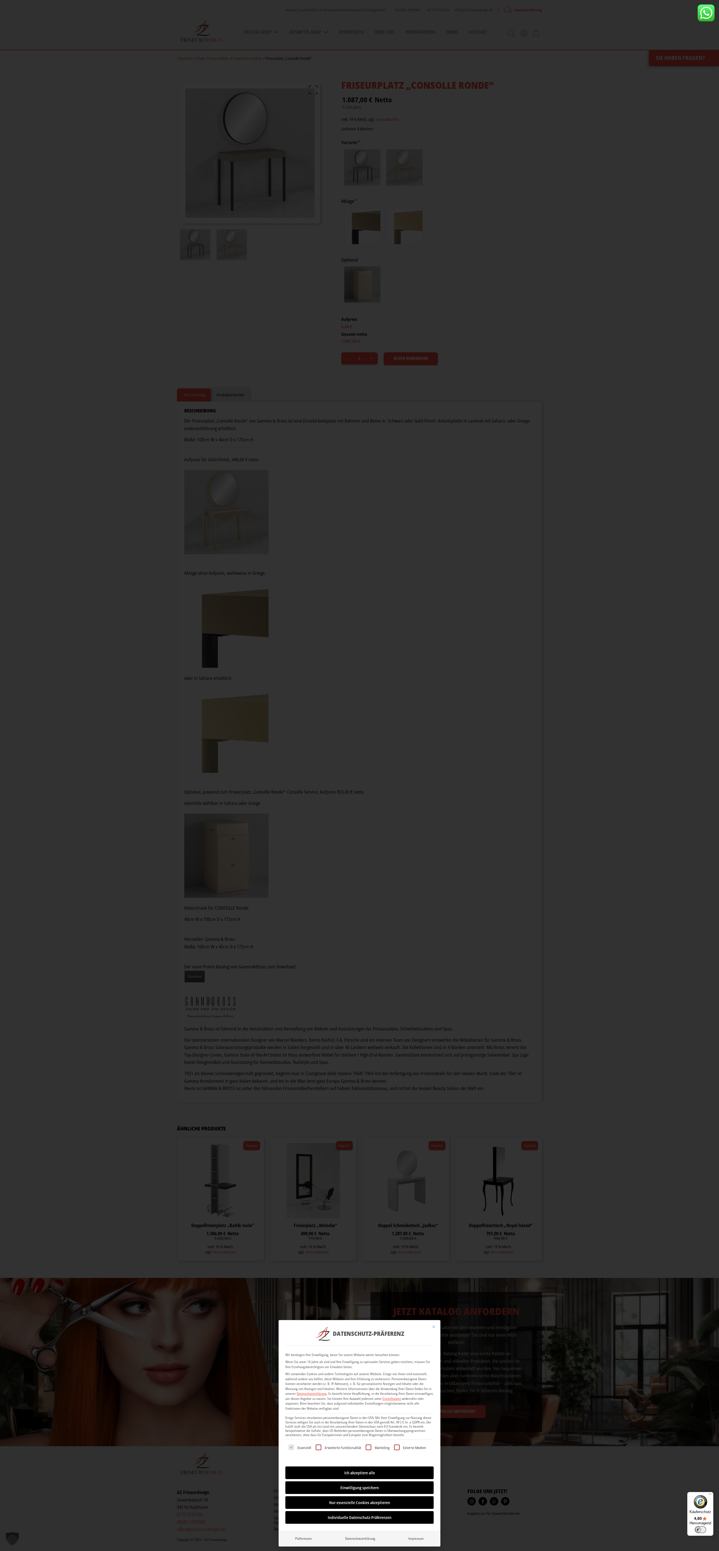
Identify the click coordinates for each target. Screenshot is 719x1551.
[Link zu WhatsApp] (706, 12)
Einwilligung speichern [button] (359, 1487)
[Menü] (710, 1495)
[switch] (700, 1529)
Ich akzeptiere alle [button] (359, 1472)
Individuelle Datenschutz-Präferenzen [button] (360, 1517)
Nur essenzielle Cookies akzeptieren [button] (359, 1502)
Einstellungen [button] (392, 1398)
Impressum (416, 1538)
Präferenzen (303, 1538)
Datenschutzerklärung (312, 1393)
